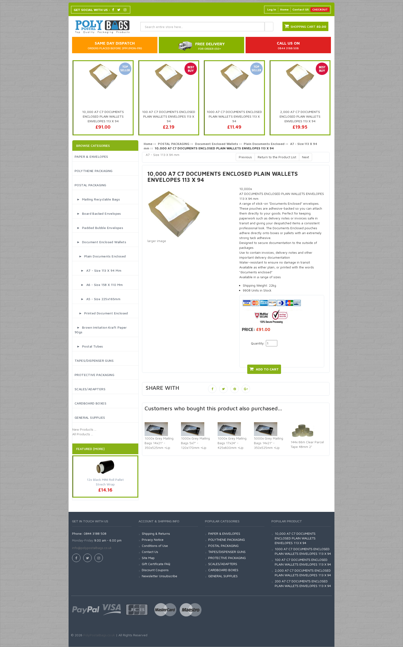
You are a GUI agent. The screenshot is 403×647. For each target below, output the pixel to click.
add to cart (267, 369)
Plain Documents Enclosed (264, 144)
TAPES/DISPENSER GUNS (94, 360)
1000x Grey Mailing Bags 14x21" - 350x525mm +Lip (159, 443)
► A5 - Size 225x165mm (97, 299)
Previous (245, 157)
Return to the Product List (277, 157)
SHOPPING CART (308, 26)
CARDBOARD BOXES (90, 403)
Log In (271, 9)
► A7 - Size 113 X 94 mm (98, 270)
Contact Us (150, 552)
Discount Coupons (155, 570)
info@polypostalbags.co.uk (92, 548)
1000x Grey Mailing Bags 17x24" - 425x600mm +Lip (232, 443)
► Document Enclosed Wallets (100, 242)
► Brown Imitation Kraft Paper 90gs (101, 329)
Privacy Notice (152, 540)
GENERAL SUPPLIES (90, 417)
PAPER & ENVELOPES (91, 156)
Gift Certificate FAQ (156, 564)
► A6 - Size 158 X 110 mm (99, 285)
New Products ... (84, 429)
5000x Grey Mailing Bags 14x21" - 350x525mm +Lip (268, 443)
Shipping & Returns (156, 533)
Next (305, 157)
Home (284, 9)
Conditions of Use (155, 546)
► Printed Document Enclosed (101, 313)
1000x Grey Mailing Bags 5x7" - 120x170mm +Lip (195, 443)
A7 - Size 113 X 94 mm (162, 155)
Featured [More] (90, 449)
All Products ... (82, 434)
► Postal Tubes (89, 346)
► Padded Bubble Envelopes (99, 228)
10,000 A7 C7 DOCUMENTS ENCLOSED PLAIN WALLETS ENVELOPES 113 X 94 (295, 538)
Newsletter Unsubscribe (159, 576)
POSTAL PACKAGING (90, 185)
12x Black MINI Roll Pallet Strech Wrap (105, 482)
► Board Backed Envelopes (98, 213)
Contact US (300, 9)
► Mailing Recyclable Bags (97, 199)
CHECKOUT (320, 9)
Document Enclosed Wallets (216, 144)
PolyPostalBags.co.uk (99, 635)
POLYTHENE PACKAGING (94, 171)
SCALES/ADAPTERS (90, 389)
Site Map (148, 558)
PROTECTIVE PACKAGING (94, 375)
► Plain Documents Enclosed (100, 256)
